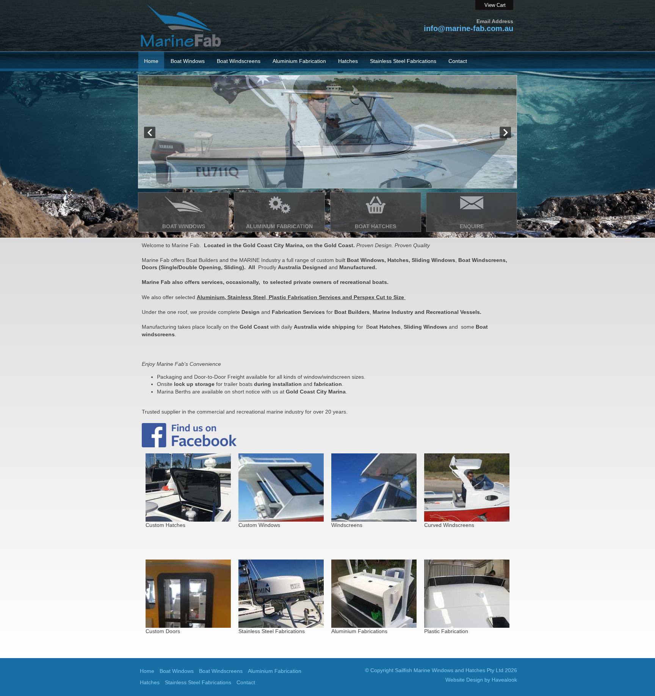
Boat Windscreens (221, 671)
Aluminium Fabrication (299, 61)
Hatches (150, 682)
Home (151, 61)
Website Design (464, 680)
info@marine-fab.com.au (468, 28)
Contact (457, 61)
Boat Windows (177, 671)
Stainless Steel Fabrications (198, 682)
